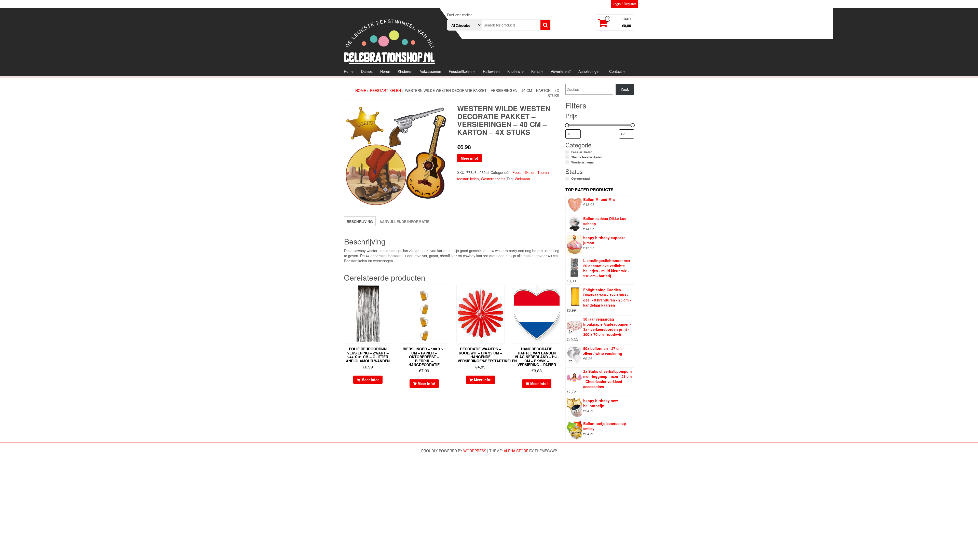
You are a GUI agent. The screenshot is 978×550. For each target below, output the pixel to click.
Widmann (522, 178)
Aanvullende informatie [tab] (404, 221)
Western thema (493, 178)
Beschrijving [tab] (360, 221)
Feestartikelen (461, 71)
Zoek (625, 89)
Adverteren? (561, 71)
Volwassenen (430, 71)
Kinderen (405, 71)
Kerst (536, 71)
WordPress (474, 450)
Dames (367, 71)
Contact (616, 71)
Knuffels (514, 71)
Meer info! (469, 158)
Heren (385, 71)
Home (349, 71)
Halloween (491, 71)
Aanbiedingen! (590, 71)
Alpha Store (516, 450)
